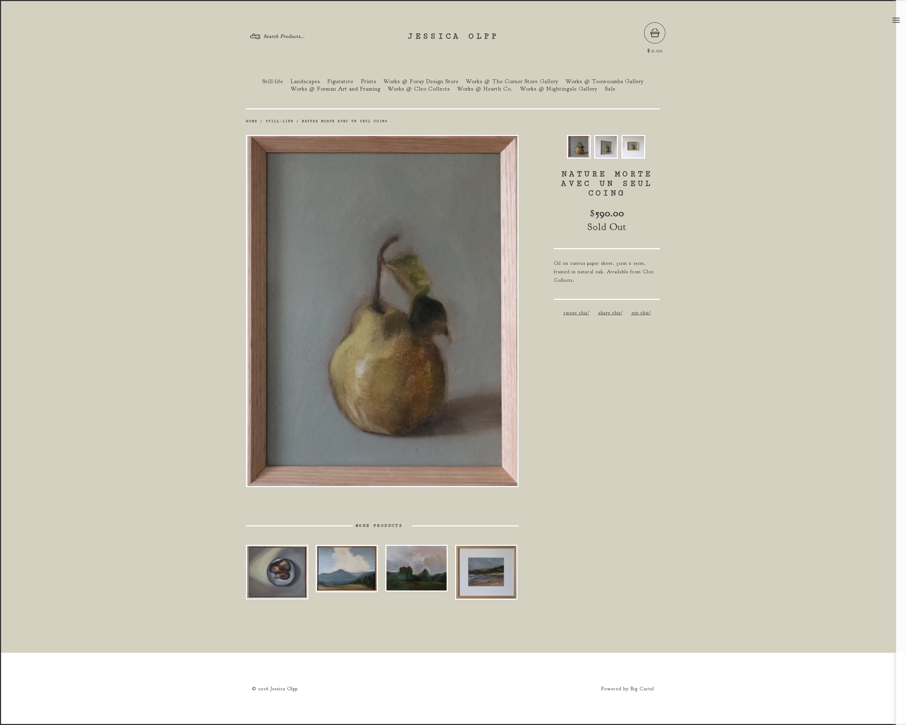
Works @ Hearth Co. (485, 88)
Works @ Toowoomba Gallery (605, 81)
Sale (610, 88)
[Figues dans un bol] (277, 572)
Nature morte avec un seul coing (345, 121)
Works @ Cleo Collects (419, 88)
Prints (368, 81)
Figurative (340, 81)
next (450, 311)
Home (251, 121)
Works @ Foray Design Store (421, 81)
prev (314, 311)
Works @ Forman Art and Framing (335, 88)
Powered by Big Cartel (627, 689)
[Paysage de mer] (486, 572)
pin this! (641, 313)
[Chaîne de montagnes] (347, 568)
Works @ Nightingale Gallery (558, 88)
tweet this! (576, 313)
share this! (610, 313)
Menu (896, 20)
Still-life (272, 81)
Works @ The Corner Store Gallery (512, 81)
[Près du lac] (416, 568)
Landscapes (305, 81)
